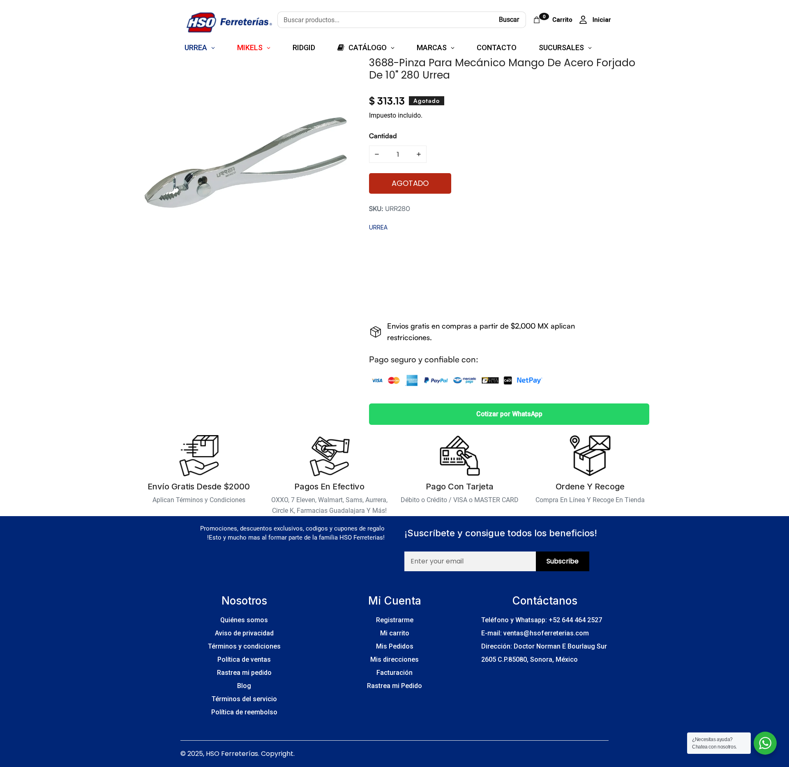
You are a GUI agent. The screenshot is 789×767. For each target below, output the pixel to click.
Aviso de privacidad (244, 633)
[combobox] (384, 20)
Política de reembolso (244, 712)
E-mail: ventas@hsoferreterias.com (535, 633)
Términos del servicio (244, 699)
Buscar (509, 19)
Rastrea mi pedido (244, 673)
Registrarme (394, 620)
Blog (244, 686)
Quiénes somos (244, 620)
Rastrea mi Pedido (394, 686)
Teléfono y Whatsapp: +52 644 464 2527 (541, 620)
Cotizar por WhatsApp (509, 414)
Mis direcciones (394, 659)
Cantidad (383, 136)
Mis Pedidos (394, 646)
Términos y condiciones (244, 646)
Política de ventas (244, 659)
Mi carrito (394, 633)
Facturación (394, 673)
